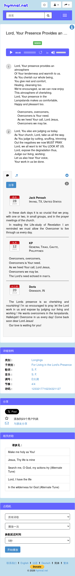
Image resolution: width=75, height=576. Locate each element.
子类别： (10, 365)
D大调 (35, 379)
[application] (37, 52)
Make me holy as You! (21, 452)
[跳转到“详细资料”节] (72, 28)
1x (47, 53)
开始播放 (12, 549)
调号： (9, 379)
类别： (9, 360)
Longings (37, 360)
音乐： (9, 374)
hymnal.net (42, 570)
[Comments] (7, 175)
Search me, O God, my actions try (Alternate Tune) (35, 469)
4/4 (33, 384)
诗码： (9, 389)
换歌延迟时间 (13, 534)
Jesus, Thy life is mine (21, 460)
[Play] (11, 52)
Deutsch (46, 563)
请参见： (17, 445)
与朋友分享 (20, 423)
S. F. (34, 369)
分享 (11, 185)
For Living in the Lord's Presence (52, 365)
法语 (35, 563)
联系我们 (12, 563)
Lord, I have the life (20, 479)
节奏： (9, 384)
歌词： (9, 369)
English (24, 563)
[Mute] (53, 52)
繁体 (65, 563)
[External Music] (16, 175)
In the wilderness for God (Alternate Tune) (33, 487)
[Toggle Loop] (41, 52)
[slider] (61, 52)
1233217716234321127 (46, 389)
